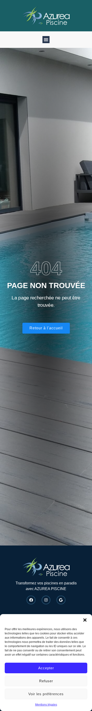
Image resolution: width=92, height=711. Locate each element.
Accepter (46, 668)
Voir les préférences (46, 694)
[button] (85, 620)
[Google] (60, 599)
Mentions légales (46, 704)
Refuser (46, 681)
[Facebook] (30, 599)
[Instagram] (46, 599)
